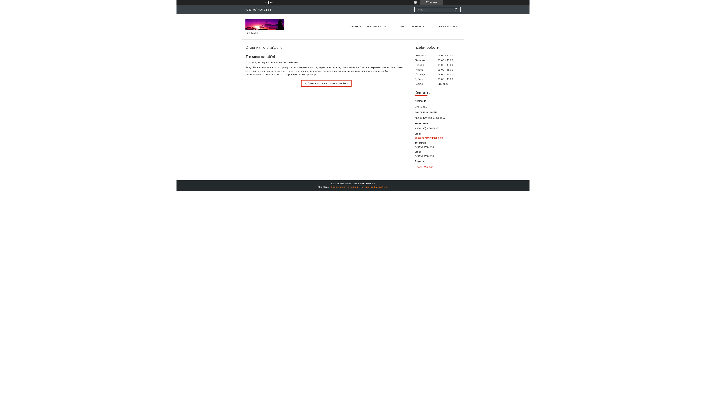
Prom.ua (370, 183)
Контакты (418, 26)
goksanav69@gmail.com (429, 138)
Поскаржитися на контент (344, 187)
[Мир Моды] (264, 24)
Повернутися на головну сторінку (328, 83)
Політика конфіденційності (374, 187)
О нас (402, 26)
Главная (355, 26)
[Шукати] (456, 9)
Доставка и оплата (444, 26)
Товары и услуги (378, 26)
